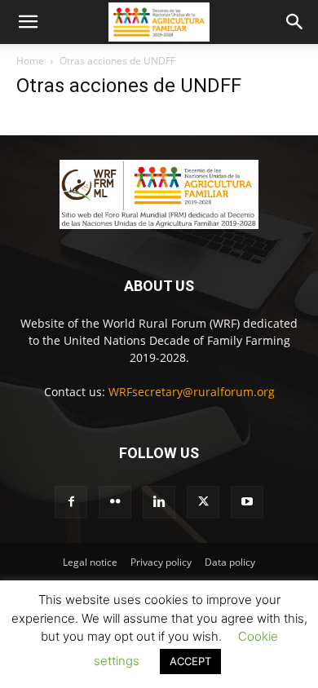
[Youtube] (247, 502)
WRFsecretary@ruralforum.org (191, 391)
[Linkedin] (159, 502)
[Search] (295, 22)
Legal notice (90, 562)
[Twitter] (203, 502)
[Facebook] (71, 502)
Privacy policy (161, 562)
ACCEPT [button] (190, 661)
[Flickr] (115, 502)
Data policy (230, 562)
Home (30, 61)
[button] (28, 22)
